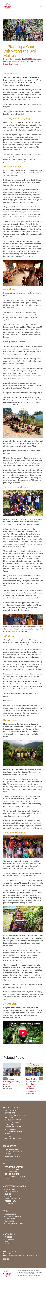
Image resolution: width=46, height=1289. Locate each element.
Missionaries (9, 1146)
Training (8, 1134)
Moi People (7, 61)
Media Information (12, 1199)
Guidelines (9, 1221)
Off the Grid (10, 1113)
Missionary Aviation (13, 1127)
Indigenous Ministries (14, 1169)
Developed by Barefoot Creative (15, 1255)
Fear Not (8, 1136)
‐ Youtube (8, 1244)
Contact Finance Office (14, 1223)
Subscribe (9, 1179)
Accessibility (10, 1201)
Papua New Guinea (10, 64)
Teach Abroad (10, 1129)
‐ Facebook (8, 1237)
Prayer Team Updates (14, 1167)
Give (5, 1211)
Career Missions (12, 1122)
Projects (9, 1226)
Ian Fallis (9, 59)
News (14, 61)
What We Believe (12, 1192)
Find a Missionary (12, 1149)
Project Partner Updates (15, 1176)
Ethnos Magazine (12, 1174)
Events (8, 1194)
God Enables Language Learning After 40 (11, 1081)
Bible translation (36, 59)
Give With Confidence (14, 1216)
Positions (9, 1124)
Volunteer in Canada (13, 1131)
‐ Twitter (8, 1241)
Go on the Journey (12, 1107)
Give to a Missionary (13, 1151)
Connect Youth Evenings (15, 1115)
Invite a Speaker (12, 1154)
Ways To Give (10, 1219)
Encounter (9, 1117)
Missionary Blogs (12, 1156)
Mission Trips (10, 1110)
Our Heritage (10, 1189)
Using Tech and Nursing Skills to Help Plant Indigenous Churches (32, 1084)
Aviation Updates (12, 1172)
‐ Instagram (9, 1239)
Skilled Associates (13, 1120)
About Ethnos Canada (14, 1186)
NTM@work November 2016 (28, 61)
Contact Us (9, 1203)
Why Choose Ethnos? (13, 1138)
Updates (7, 1164)
